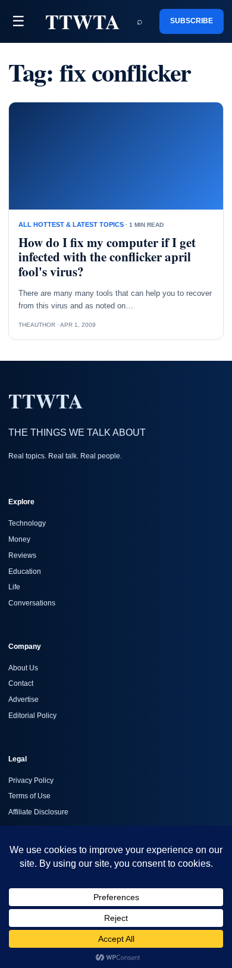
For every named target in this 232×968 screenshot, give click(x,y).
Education (24, 571)
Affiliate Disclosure (38, 812)
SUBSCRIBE (191, 21)
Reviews (22, 555)
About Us (23, 668)
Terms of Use (29, 796)
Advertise (23, 699)
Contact (20, 683)
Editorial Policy (32, 715)
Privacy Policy (31, 780)
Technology (27, 523)
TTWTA (82, 21)
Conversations (31, 603)
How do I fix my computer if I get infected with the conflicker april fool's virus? (107, 257)
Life (14, 587)
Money (19, 539)
